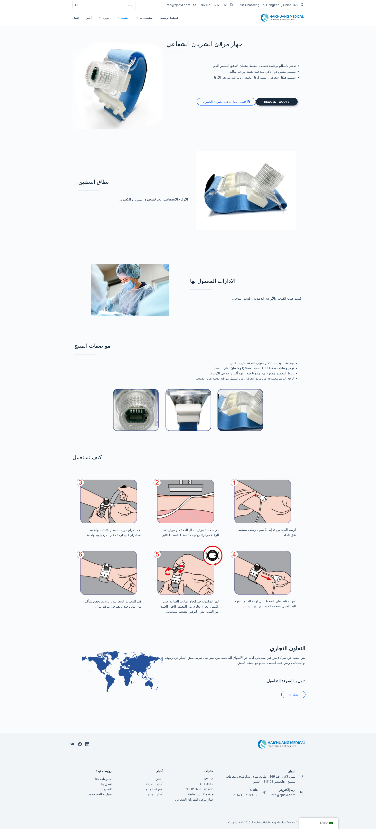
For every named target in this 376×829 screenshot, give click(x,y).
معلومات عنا (103, 779)
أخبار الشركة (154, 784)
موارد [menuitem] (106, 17)
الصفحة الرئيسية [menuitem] (169, 17)
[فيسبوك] (80, 744)
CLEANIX (206, 784)
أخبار (159, 779)
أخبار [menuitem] (89, 17)
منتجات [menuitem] (124, 17)
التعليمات (106, 789)
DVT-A (208, 779)
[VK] (72, 744)
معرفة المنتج (154, 789)
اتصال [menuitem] (75, 17)
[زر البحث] (76, 5)
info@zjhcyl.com (178, 5)
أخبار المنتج (155, 794)
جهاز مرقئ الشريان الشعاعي (194, 799)
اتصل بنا (106, 784)
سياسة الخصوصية (100, 794)
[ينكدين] (87, 744)
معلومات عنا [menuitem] (146, 17)
